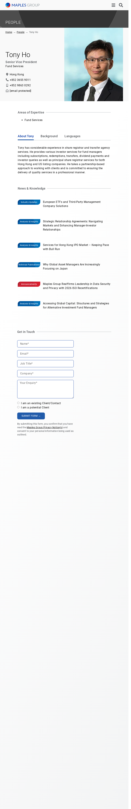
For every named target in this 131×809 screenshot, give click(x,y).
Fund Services (34, 120)
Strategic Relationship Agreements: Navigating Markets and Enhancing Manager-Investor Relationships (73, 225)
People (20, 32)
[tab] (26, 136)
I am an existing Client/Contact (40, 403)
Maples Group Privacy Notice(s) (45, 427)
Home (8, 32)
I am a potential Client (34, 407)
